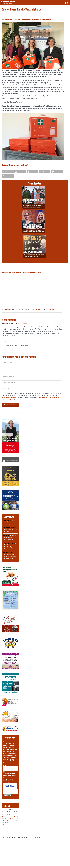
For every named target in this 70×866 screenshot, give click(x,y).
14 (17, 816)
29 (3, 823)
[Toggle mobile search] (66, 3)
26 (12, 820)
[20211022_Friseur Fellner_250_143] (10, 698)
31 (7, 823)
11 (10, 816)
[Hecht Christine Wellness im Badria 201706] (10, 712)
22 (3, 820)
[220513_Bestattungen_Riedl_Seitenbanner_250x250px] (10, 653)
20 (15, 818)
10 (7, 816)
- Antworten (25, 323)
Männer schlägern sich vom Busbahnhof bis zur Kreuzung (10, 556)
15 (3, 818)
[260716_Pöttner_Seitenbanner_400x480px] (10, 674)
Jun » (7, 825)
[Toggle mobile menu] (59, 3)
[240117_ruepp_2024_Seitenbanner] (10, 467)
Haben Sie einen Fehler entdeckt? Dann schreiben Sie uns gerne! (21, 272)
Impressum (21, 837)
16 (5, 818)
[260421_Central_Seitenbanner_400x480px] (10, 615)
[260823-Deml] (33, 187)
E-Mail (5, 765)
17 (7, 818)
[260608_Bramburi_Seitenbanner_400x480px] (10, 591)
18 (10, 818)
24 (7, 820)
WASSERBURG (50, 309)
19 (12, 818)
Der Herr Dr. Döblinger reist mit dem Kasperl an (10, 522)
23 (5, 820)
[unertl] (10, 639)
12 (12, 816)
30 (5, 823)
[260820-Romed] (33, 211)
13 (15, 816)
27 (15, 820)
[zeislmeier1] (10, 726)
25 (10, 820)
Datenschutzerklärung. (9, 398)
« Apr (3, 825)
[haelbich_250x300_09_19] (10, 566)
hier (6, 763)
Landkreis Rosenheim (36, 309)
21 (17, 818)
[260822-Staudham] (34, 236)
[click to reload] (10, 786)
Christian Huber (8, 309)
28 (17, 820)
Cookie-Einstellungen (33, 837)
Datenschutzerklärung (9, 773)
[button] (8, 171)
